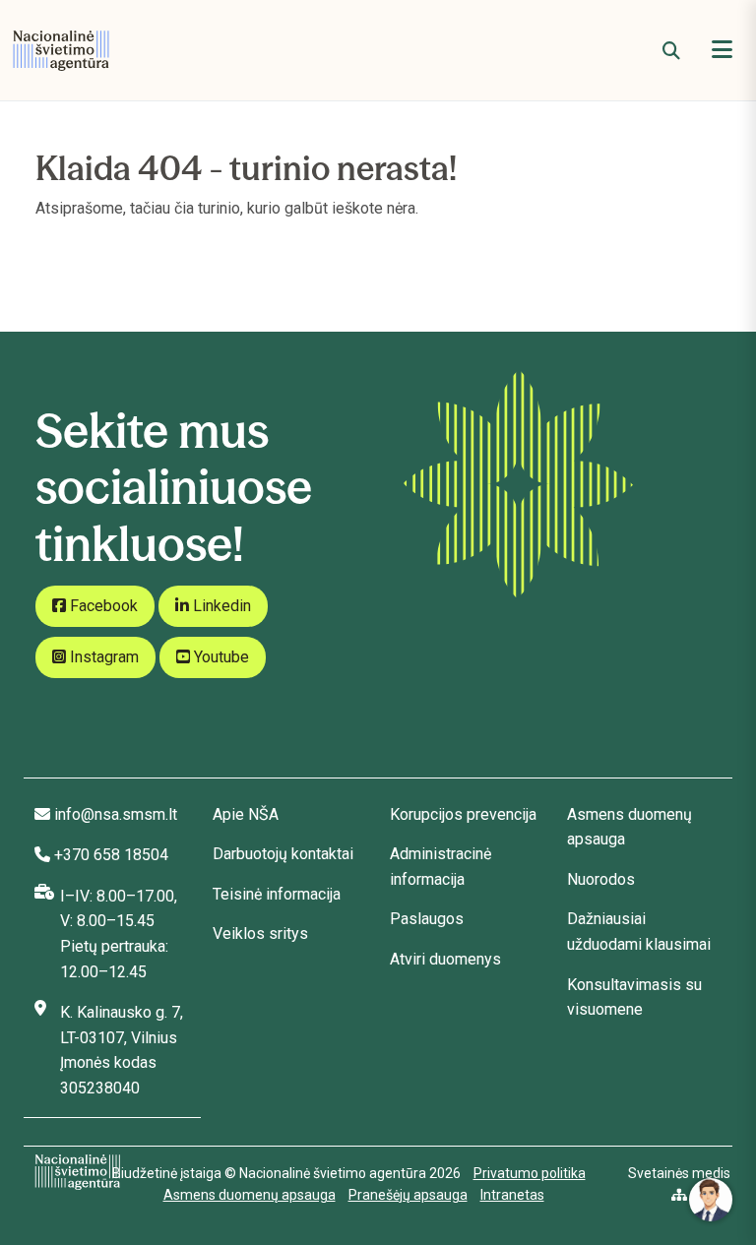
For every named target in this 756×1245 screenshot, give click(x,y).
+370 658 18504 (111, 854)
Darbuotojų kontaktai (283, 853)
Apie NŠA (246, 814)
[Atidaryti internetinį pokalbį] (710, 1199)
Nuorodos (601, 879)
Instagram (102, 657)
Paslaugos (427, 918)
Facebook (102, 605)
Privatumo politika (529, 1173)
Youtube (219, 657)
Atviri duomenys (445, 959)
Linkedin (220, 605)
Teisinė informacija (277, 894)
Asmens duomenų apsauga (249, 1195)
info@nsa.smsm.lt (115, 814)
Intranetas (512, 1195)
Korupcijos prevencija (463, 814)
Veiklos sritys (260, 933)
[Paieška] (671, 51)
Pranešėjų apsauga (408, 1195)
